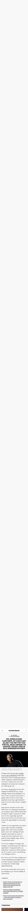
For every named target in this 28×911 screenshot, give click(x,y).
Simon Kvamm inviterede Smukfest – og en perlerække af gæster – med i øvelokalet (13, 897)
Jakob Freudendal (14, 736)
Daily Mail (12, 789)
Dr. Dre (18, 793)
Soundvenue (14, 730)
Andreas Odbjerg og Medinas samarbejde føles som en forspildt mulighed (13, 891)
